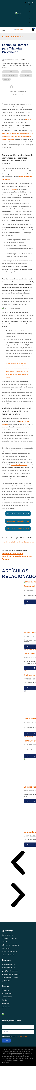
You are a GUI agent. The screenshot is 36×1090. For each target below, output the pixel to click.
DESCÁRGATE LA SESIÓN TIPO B (18, 521)
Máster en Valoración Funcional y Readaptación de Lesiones (17, 556)
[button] (4, 30)
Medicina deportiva (10, 75)
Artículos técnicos (12, 36)
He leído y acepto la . (15, 1036)
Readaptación (26, 75)
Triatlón (6, 79)
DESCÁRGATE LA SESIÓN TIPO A (18, 513)
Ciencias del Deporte (10, 72)
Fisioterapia (26, 72)
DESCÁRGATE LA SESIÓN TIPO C (18, 528)
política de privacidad (21, 1036)
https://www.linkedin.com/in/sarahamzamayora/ (18, 542)
